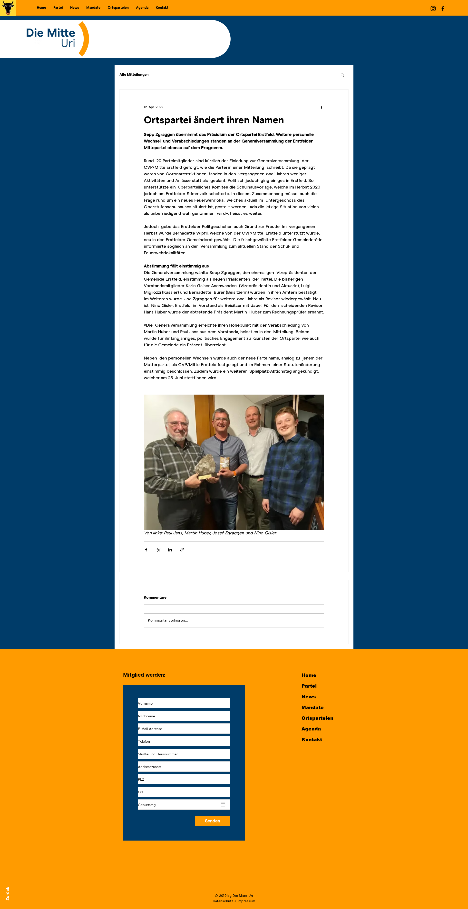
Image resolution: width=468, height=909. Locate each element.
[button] (58, 8)
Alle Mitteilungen (134, 74)
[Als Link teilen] (182, 549)
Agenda (311, 728)
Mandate (313, 707)
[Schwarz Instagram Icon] (433, 8)
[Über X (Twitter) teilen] (158, 549)
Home (309, 675)
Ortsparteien (317, 718)
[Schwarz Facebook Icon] (442, 8)
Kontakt (312, 739)
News (309, 696)
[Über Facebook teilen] (146, 549)
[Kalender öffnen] (223, 804)
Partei (309, 686)
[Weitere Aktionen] (321, 107)
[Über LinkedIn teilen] (170, 549)
